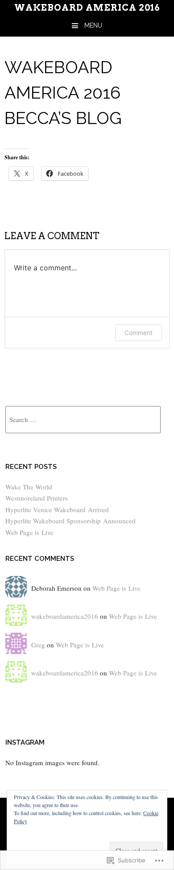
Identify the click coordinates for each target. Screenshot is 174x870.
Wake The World (28, 486)
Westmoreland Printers (36, 497)
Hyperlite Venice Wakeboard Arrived (57, 509)
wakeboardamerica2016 (64, 616)
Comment (138, 332)
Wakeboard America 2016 (87, 7)
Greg (38, 644)
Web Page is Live (29, 532)
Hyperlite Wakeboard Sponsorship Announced (70, 520)
